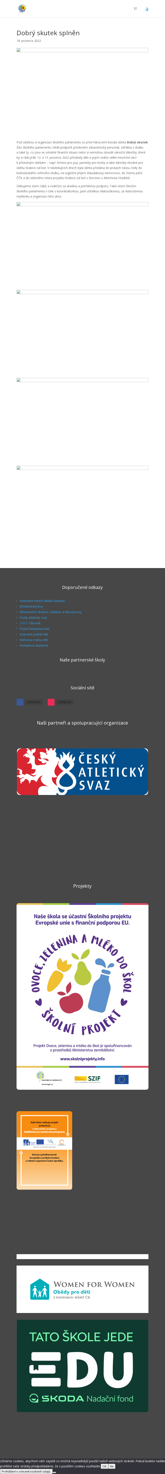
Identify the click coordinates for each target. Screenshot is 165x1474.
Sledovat (34, 702)
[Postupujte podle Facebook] (20, 702)
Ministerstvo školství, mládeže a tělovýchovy (50, 612)
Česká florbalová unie (34, 629)
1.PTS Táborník (30, 623)
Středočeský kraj (31, 606)
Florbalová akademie (34, 645)
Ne (112, 1466)
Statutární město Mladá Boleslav (42, 601)
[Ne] (54, 1472)
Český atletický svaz (33, 617)
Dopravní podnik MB (34, 634)
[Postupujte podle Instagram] (51, 702)
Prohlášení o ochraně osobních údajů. (26, 1471)
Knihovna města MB (34, 640)
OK (104, 1466)
